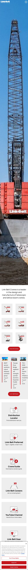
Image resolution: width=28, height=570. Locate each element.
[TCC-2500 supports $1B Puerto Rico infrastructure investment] (23, 359)
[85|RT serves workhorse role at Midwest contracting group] (5, 359)
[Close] (26, 543)
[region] (14, 556)
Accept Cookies (14, 567)
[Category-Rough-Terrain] (7, 307)
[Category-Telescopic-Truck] (21, 307)
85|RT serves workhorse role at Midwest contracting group (7, 369)
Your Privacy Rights (14, 558)
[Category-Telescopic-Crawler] (7, 335)
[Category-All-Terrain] (21, 321)
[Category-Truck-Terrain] (7, 321)
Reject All (14, 562)
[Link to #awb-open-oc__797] (26, 2)
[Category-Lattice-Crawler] (21, 335)
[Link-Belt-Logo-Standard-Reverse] (5, 1)
